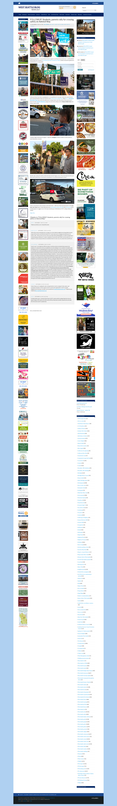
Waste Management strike (83, 655)
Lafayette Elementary (40, 101)
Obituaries (62, 14)
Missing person (81, 564)
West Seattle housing (82, 702)
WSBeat (79, 782)
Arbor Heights (81, 441)
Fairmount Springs (82, 497)
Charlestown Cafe (82, 455)
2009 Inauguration (82, 418)
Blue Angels (80, 448)
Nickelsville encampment (83, 572)
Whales (79, 756)
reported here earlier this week (57, 207)
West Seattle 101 (81, 660)
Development (81, 483)
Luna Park (80, 562)
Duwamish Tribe (81, 488)
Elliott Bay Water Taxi (82, 492)
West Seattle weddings (82, 751)
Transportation (81, 643)
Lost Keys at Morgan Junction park (84, 406)
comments (25, 800)
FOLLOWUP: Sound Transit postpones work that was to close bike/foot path (86, 42)
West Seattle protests (82, 729)
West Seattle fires (81, 689)
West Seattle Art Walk (82, 663)
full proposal (68, 207)
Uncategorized (81, 648)
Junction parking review (83, 547)
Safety (53, 24)
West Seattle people (82, 721)
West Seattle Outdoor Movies (84, 716)
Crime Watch (44, 14)
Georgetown (80, 525)
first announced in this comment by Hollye (51, 60)
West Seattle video (82, 746)
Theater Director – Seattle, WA (83, 410)
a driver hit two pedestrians (56, 98)
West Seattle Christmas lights (84, 675)
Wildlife (79, 761)
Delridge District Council (83, 475)
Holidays (80, 542)
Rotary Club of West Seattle (84, 598)
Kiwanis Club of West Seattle (84, 557)
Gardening (80, 510)
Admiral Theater (81, 428)
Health (79, 530)
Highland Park (81, 537)
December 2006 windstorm (84, 468)
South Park (80, 622)
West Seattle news (59, 24)
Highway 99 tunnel (82, 539)
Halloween (80, 527)
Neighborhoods (81, 569)
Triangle (80, 646)
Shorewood (80, 614)
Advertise (24, 14)
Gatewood (80, 515)
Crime (79, 465)
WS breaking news (82, 768)
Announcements (81, 438)
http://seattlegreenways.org (41, 290)
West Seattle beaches (82, 665)
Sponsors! (67, 14)
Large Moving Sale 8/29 (82, 403)
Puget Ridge (80, 593)
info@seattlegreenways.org (59, 289)
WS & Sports (80, 763)
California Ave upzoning (83, 450)
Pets (79, 583)
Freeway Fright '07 (82, 505)
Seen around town (82, 609)
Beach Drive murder (82, 446)
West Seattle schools (82, 739)
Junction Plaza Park (82, 549)
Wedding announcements (83, 658)
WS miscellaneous (82, 777)
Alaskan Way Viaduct (82, 431)
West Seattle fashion (82, 684)
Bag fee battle (81, 443)
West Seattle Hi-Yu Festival (83, 697)
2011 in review (81, 421)
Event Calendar (31, 14)
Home (20, 14)
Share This (32, 212)
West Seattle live (81, 709)
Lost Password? (91, 69)
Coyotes (79, 463)
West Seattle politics (82, 726)
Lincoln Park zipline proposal (84, 559)
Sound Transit (81, 619)
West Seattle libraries (82, 707)
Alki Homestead (81, 433)
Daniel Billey (34, 230)
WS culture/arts (81, 771)
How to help (80, 544)
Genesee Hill (80, 522)
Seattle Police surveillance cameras (85, 603)
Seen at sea (80, 612)
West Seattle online (82, 714)
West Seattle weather (82, 749)
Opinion (79, 581)
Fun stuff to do (81, 507)
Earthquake (80, 490)
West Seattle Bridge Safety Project (85, 670)
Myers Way (80, 567)
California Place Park (82, 453)
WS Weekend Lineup (82, 780)
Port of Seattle (81, 588)
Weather (80, 14)
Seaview (79, 607)
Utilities (79, 651)
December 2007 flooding (83, 470)
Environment (81, 495)
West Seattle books (82, 668)
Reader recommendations (83, 596)
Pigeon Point (80, 586)
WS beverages (81, 766)
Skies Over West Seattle (83, 617)
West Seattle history (82, 699)
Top (31, 800)
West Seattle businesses (83, 673)
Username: (79, 62)
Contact (38, 14)
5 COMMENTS (47, 24)
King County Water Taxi (83, 554)
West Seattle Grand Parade (83, 694)
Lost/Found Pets (54, 14)
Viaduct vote (80, 653)
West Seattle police (82, 724)
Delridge (80, 473)
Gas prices (80, 512)
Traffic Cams (74, 14)
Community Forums (87, 14)
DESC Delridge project (83, 480)
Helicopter (80, 532)
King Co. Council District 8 (84, 552)
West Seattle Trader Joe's (83, 741)
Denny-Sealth (81, 478)
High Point (80, 534)
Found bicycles (81, 502)
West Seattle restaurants (83, 734)
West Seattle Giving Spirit (83, 692)
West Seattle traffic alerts (83, 744)
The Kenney (80, 641)
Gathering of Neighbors (83, 517)
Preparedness (81, 591)
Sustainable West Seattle (83, 636)
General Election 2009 (82, 520)
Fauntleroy (80, 500)
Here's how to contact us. (50, 797)
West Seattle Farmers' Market (84, 682)
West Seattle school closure (84, 736)
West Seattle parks (82, 719)
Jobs (49, 14)
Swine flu (80, 638)
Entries (19, 800)
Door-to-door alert (82, 485)
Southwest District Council (83, 624)
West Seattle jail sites (82, 704)
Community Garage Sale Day (84, 458)
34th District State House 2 (83, 423)
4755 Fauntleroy (81, 426)
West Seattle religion (82, 731)
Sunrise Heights (81, 633)
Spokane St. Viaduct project (84, 631)
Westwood (80, 754)
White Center (81, 759)
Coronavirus (80, 460)
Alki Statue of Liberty (82, 436)
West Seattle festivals (82, 687)
